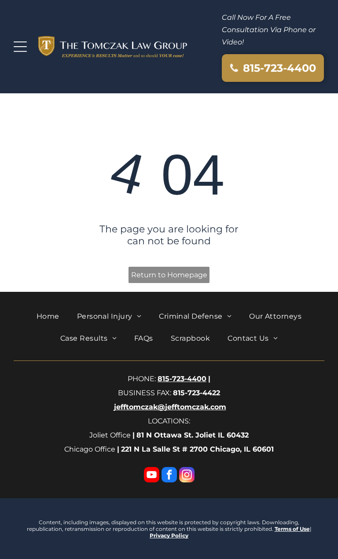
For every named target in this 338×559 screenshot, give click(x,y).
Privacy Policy (169, 535)
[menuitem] (48, 316)
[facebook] (169, 476)
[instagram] (187, 476)
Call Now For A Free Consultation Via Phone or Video (269, 29)
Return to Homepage (169, 275)
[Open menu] (20, 46)
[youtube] (151, 476)
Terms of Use (292, 529)
